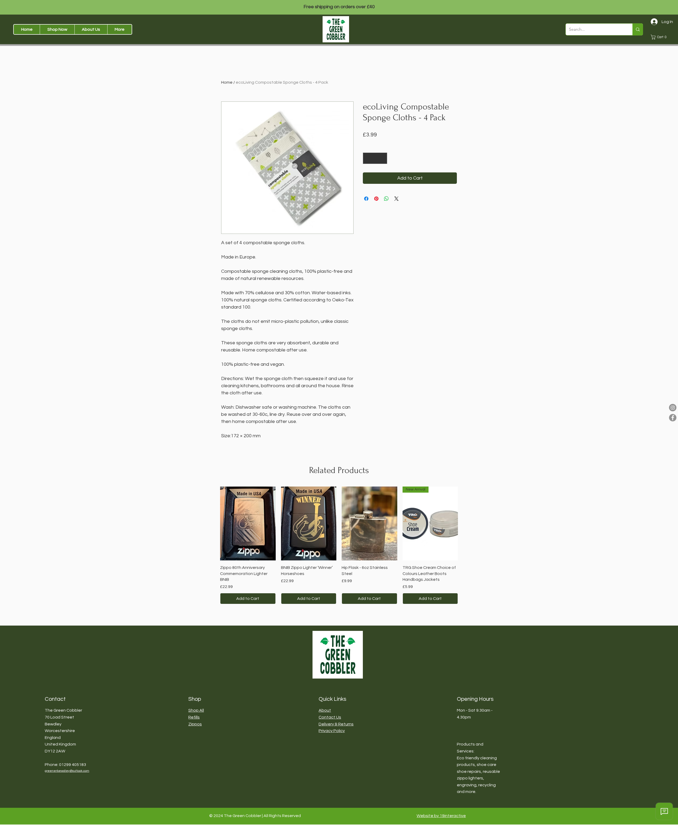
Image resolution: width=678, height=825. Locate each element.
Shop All (196, 710)
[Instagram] (672, 407)
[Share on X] (396, 198)
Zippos (195, 724)
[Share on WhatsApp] (386, 198)
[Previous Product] (212, 523)
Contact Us (330, 717)
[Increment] (382, 158)
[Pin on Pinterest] (376, 198)
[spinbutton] (375, 158)
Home (227, 82)
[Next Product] (465, 523)
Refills (194, 717)
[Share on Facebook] (366, 198)
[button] (57, 29)
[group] (339, 545)
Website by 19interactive (441, 816)
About (325, 710)
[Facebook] (672, 417)
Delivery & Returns (336, 724)
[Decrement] (368, 158)
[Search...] (637, 29)
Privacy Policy (332, 731)
